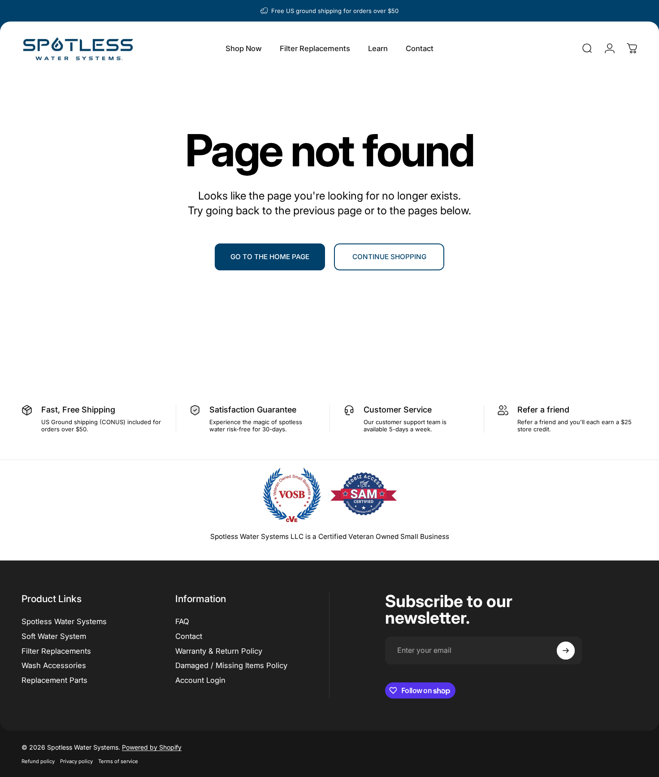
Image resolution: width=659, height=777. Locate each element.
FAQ (182, 621)
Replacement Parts (54, 680)
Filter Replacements (56, 651)
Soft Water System (54, 636)
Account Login (200, 680)
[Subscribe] (566, 651)
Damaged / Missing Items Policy (231, 665)
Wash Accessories (54, 665)
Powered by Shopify (152, 747)
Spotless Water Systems (64, 621)
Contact (188, 636)
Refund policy (38, 761)
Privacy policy (76, 761)
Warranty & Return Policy (218, 651)
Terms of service (118, 761)
